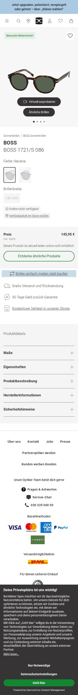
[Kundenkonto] (49, 20)
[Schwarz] (25, 175)
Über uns (14, 441)
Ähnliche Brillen (39, 112)
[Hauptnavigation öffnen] (6, 21)
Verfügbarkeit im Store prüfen (29, 216)
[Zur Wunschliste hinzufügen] (70, 35)
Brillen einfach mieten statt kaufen (42, 273)
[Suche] (18, 21)
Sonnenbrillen (11, 135)
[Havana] (9, 175)
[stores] (28, 20)
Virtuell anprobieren (42, 101)
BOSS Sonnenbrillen (34, 135)
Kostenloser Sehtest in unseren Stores (41, 308)
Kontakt (33, 441)
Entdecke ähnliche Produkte (39, 256)
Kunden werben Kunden (39, 464)
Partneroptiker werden (39, 453)
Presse (65, 441)
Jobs (49, 441)
